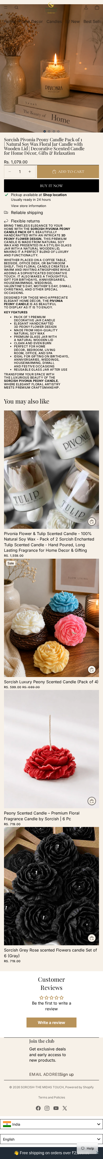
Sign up (67, 1074)
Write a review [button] (51, 1022)
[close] (97, 1152)
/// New (73, 21)
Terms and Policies (51, 1097)
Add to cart (71, 171)
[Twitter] (65, 1108)
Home (9, 21)
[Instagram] (47, 1108)
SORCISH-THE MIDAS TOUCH (42, 1087)
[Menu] (6, 7)
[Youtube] (56, 1108)
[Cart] (97, 7)
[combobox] (51, 1124)
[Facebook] (38, 1108)
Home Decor (31, 21)
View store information (28, 206)
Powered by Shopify (79, 1087)
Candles (54, 21)
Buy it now (51, 185)
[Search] (16, 7)
